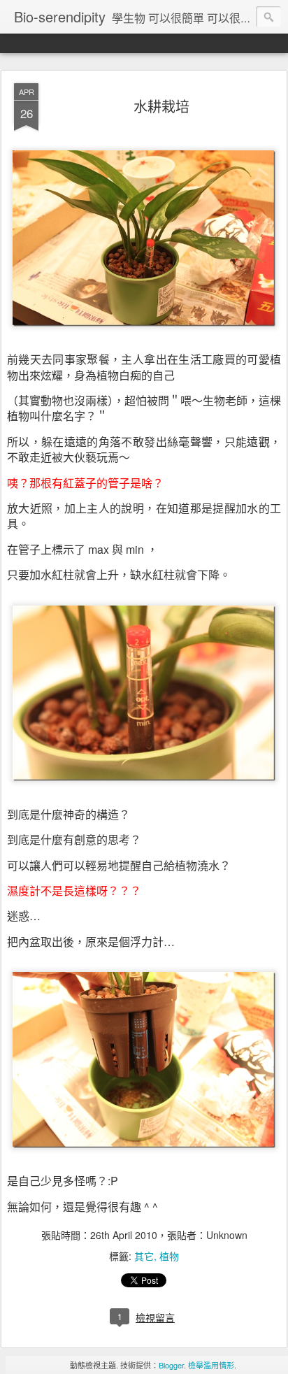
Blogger (171, 1365)
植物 (169, 1256)
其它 (144, 1256)
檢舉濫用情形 (211, 1365)
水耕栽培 (161, 106)
